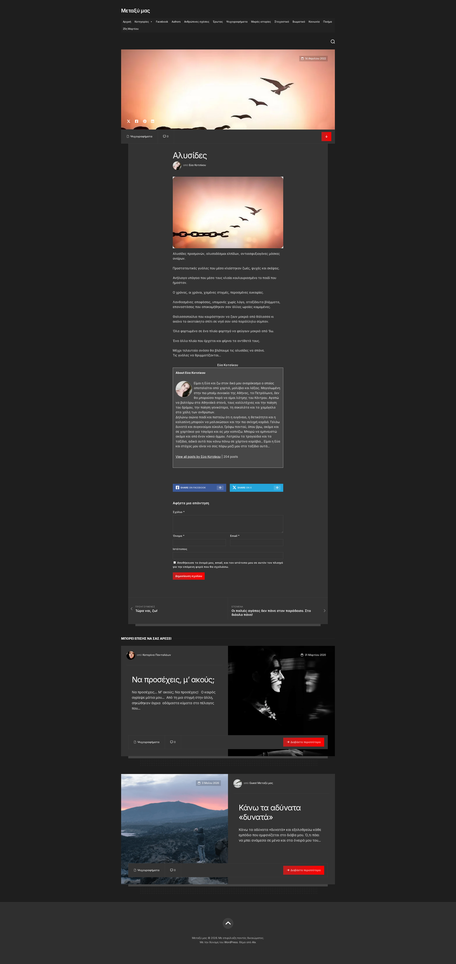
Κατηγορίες (142, 21)
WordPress (231, 942)
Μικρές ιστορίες (261, 21)
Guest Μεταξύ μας (261, 783)
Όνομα (178, 536)
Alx (254, 942)
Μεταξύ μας (135, 11)
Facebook (162, 21)
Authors (176, 21)
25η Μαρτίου (131, 28)
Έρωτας (218, 21)
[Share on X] (129, 121)
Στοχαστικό (281, 21)
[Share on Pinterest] (145, 121)
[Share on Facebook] (137, 121)
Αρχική (127, 21)
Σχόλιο (179, 512)
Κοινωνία (314, 21)
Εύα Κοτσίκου (197, 165)
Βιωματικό (299, 21)
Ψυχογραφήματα (237, 21)
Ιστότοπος (180, 549)
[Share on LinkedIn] (153, 121)
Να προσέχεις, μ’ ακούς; (173, 679)
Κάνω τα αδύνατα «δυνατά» (270, 812)
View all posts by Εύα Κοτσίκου (198, 457)
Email (234, 536)
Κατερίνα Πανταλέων (156, 655)
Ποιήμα (327, 21)
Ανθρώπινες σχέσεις (196, 21)
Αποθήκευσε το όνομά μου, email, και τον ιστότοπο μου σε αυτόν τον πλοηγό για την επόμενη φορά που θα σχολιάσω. (228, 564)
